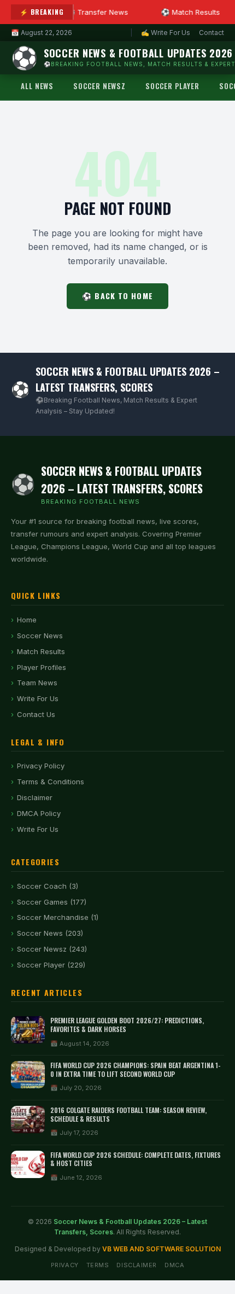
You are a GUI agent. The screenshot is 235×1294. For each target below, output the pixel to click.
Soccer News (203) (50, 933)
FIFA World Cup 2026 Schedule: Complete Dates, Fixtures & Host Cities (135, 1159)
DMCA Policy (39, 813)
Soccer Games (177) (51, 901)
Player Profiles (41, 667)
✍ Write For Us (165, 32)
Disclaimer (34, 797)
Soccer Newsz (99, 85)
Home (27, 619)
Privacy (65, 1265)
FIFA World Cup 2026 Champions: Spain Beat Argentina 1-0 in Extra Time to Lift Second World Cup (135, 1069)
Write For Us (37, 698)
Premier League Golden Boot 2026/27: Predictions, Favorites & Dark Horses (127, 1025)
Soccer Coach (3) (47, 886)
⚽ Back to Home (117, 295)
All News (37, 85)
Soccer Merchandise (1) (57, 917)
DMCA (174, 1265)
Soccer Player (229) (51, 964)
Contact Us (36, 714)
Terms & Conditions (50, 781)
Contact (211, 32)
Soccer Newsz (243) (52, 949)
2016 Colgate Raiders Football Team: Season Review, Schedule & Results (128, 1114)
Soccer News (40, 635)
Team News (37, 682)
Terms (97, 1265)
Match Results (41, 651)
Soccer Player (172, 85)
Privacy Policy (40, 765)
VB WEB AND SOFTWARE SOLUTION (161, 1249)
